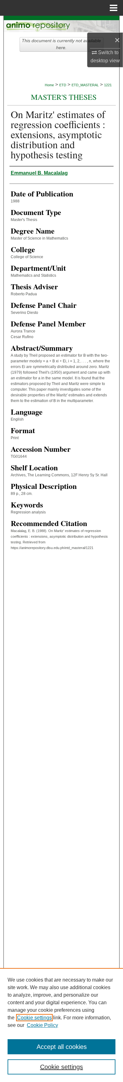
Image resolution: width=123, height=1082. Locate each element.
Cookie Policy (42, 1025)
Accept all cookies (62, 1046)
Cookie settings (34, 1017)
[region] (61, 1025)
